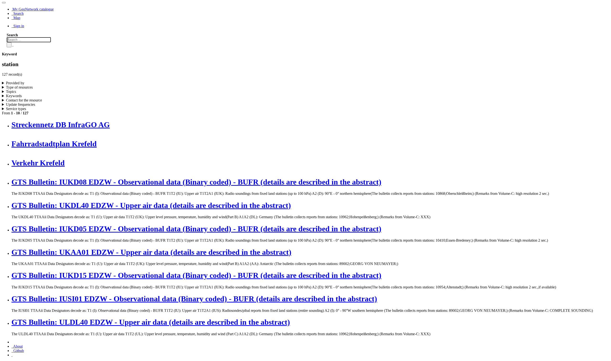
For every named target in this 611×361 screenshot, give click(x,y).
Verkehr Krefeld (38, 163)
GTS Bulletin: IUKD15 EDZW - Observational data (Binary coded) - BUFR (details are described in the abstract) (196, 275)
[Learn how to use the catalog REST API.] (11, 355)
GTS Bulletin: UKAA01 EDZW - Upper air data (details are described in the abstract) (151, 252)
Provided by (15, 83)
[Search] (9, 44)
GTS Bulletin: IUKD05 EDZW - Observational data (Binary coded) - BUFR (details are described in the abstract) (196, 228)
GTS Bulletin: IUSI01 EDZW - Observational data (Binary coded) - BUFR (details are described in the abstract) (194, 298)
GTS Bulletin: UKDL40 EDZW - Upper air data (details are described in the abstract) (151, 205)
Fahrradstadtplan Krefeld (54, 143)
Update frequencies (20, 104)
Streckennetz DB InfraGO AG (60, 124)
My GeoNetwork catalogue (32, 9)
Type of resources (19, 87)
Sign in (18, 26)
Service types (16, 109)
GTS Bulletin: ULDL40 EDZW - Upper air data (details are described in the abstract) (150, 322)
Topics (11, 92)
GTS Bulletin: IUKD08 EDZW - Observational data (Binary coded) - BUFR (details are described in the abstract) (196, 182)
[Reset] (12, 44)
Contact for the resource (24, 100)
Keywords (14, 96)
